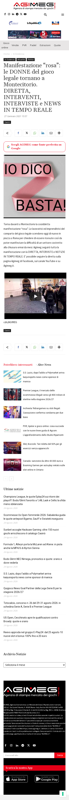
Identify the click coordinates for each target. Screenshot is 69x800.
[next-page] (11, 482)
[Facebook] (5, 14)
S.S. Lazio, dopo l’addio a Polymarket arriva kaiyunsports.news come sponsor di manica (43, 380)
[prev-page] (6, 482)
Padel (33, 48)
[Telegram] (17, 14)
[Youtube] (25, 14)
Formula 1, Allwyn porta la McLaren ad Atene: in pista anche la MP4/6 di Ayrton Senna (33, 549)
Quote (57, 48)
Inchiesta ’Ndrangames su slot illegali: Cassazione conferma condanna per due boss (43, 416)
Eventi (7, 125)
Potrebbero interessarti (18, 368)
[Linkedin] (13, 14)
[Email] (50, 136)
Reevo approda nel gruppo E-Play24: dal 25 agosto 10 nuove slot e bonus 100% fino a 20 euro (33, 637)
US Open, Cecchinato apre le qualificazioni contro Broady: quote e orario (31, 623)
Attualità (21, 63)
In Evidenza (18, 57)
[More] (59, 136)
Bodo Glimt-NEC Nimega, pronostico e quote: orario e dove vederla (33, 564)
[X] (21, 14)
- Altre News (43, 368)
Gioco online (5, 48)
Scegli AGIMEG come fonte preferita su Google (36, 150)
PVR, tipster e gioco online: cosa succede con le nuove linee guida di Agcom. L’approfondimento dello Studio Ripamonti (43, 434)
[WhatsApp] (34, 136)
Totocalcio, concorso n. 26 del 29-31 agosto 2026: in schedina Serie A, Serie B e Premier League (32, 608)
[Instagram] (9, 14)
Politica (31, 63)
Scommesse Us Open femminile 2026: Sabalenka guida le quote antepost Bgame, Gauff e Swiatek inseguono (34, 520)
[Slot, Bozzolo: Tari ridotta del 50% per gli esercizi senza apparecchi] (12, 451)
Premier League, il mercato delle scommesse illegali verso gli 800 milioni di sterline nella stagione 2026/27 (44, 398)
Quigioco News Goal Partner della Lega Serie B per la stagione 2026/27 (33, 593)
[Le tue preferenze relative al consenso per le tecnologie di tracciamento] (62, 793)
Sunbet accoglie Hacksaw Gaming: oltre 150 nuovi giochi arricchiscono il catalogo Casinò (31, 535)
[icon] (19, 785)
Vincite (15, 48)
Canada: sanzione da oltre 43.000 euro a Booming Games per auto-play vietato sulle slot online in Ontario (44, 468)
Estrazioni (45, 48)
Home (7, 57)
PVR (24, 48)
